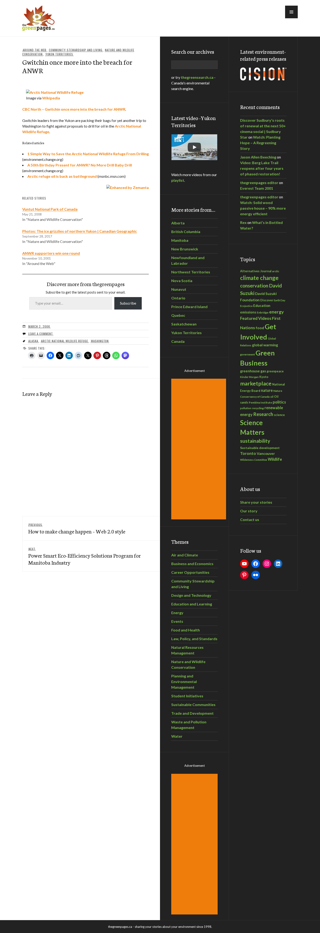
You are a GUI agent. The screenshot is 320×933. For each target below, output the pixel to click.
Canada (178, 341)
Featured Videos (255, 318)
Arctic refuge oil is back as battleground (62, 176)
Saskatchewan (184, 324)
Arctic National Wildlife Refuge (64, 341)
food (260, 327)
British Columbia (185, 231)
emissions (248, 312)
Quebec (178, 315)
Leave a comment (40, 333)
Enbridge (262, 312)
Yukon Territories (59, 54)
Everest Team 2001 (256, 188)
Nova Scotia (181, 280)
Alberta (178, 223)
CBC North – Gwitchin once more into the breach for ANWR (73, 109)
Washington (100, 341)
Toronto (248, 453)
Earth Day (279, 300)
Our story (248, 511)
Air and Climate (184, 555)
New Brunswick (184, 249)
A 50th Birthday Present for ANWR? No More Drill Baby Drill (79, 165)
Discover (266, 300)
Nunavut (178, 289)
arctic (275, 271)
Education (261, 305)
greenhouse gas (253, 371)
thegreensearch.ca (197, 77)
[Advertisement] (199, 449)
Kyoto (263, 377)
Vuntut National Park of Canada (50, 209)
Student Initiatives (187, 696)
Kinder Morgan (249, 376)
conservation (254, 285)
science (279, 415)
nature (267, 390)
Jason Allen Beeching (258, 157)
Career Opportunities (190, 572)
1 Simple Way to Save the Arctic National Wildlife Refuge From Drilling (88, 153)
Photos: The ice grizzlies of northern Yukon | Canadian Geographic (79, 231)
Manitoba (179, 240)
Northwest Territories (190, 272)
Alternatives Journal (256, 271)
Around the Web (34, 50)
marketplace (256, 383)
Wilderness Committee (253, 459)
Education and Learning (191, 604)
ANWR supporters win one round (51, 253)
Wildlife (275, 459)
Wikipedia (51, 98)
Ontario (178, 298)
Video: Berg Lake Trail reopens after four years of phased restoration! (261, 168)
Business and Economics (192, 563)
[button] (291, 12)
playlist (177, 180)
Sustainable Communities (193, 704)
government (247, 354)
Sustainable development (260, 448)
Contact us (249, 519)
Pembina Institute (260, 402)
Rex (243, 222)
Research (263, 414)
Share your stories (256, 502)
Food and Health (185, 630)
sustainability (255, 441)
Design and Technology (191, 595)
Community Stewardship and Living (75, 50)
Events (177, 621)
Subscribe (128, 303)
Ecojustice (246, 305)
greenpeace (275, 371)
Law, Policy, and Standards (194, 638)
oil (271, 396)
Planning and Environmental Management (184, 681)
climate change (259, 277)
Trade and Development (192, 713)
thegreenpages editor (259, 182)
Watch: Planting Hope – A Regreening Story (260, 143)
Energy (177, 612)
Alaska (33, 341)
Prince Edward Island (189, 306)
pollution (245, 408)
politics (279, 402)
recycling (258, 408)
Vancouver (266, 453)
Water (176, 736)
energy (276, 311)
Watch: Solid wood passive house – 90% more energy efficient (263, 208)
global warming (265, 345)
